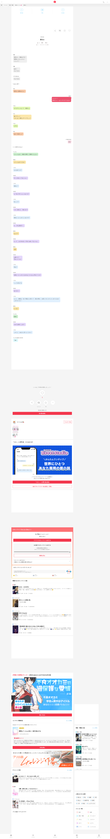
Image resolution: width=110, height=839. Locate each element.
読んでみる (42, 715)
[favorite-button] (64, 30)
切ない (78, 800)
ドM (94, 797)
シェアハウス (91, 803)
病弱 (92, 800)
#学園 (14, 675)
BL (84, 797)
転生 (83, 803)
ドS (78, 803)
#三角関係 (19, 675)
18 (38, 43)
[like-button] (69, 30)
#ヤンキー (25, 675)
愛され (78, 797)
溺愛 (89, 797)
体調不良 (86, 800)
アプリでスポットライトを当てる (42, 540)
